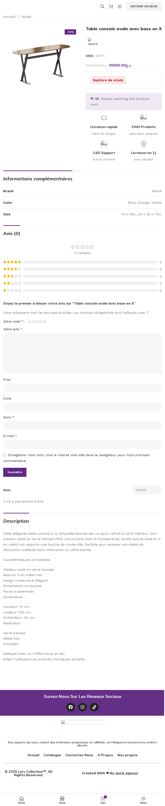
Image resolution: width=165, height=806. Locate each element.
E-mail (10, 436)
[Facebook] (70, 707)
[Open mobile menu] (119, 6)
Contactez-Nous (79, 755)
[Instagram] (82, 707)
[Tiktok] (94, 707)
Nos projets (128, 755)
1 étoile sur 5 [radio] (29, 321)
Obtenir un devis (143, 6)
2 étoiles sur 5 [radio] (33, 321)
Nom (8, 417)
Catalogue (52, 755)
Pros (7, 379)
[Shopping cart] (111, 6)
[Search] (102, 6)
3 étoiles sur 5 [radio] (37, 321)
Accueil (9, 17)
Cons (7, 398)
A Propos (105, 755)
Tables (26, 17)
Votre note (13, 321)
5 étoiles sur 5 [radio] (44, 321)
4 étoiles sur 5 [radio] (40, 321)
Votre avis (12, 329)
